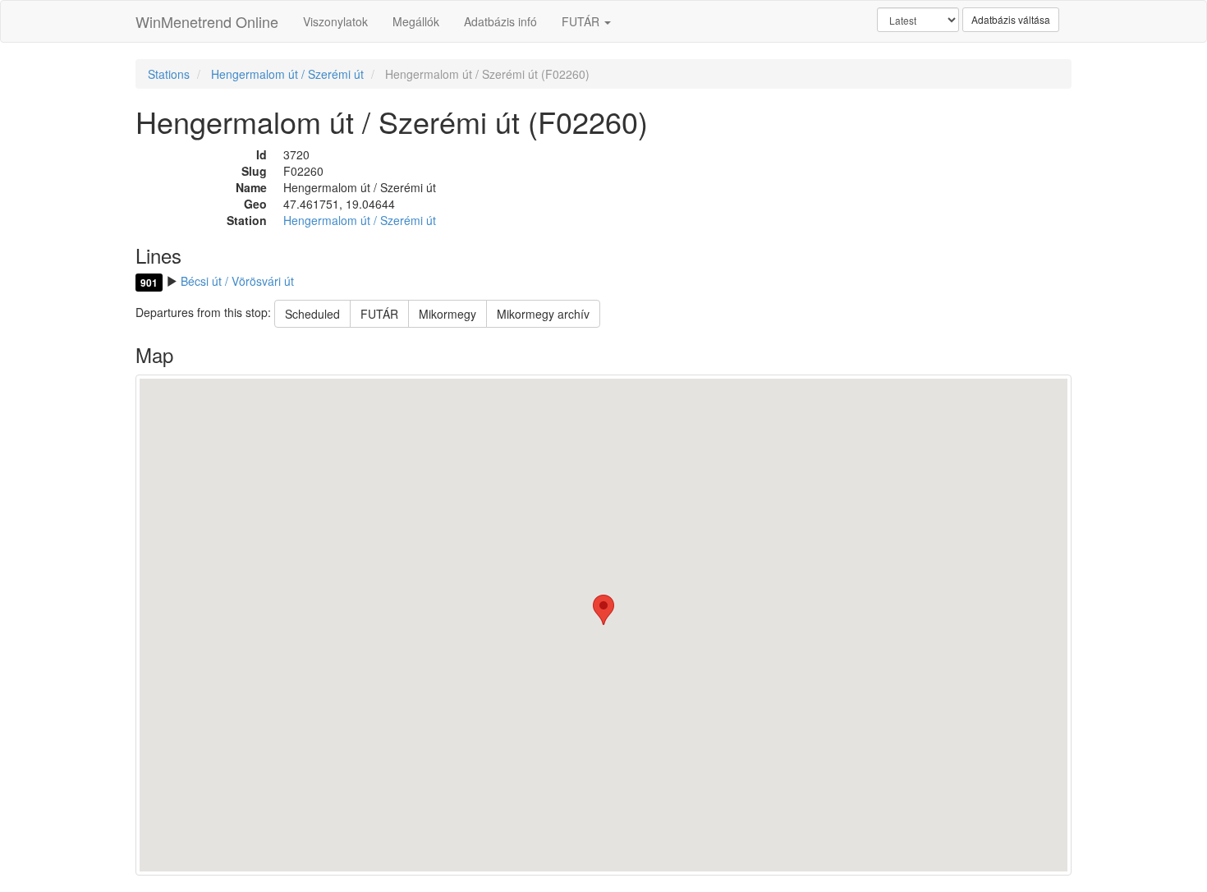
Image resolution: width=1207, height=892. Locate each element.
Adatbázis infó (500, 21)
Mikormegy (447, 314)
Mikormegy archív (543, 314)
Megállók (415, 21)
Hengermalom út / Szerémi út (287, 74)
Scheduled (312, 314)
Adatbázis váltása (1010, 19)
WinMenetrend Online (206, 21)
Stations (169, 74)
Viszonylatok (335, 21)
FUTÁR (582, 21)
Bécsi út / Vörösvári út (237, 281)
